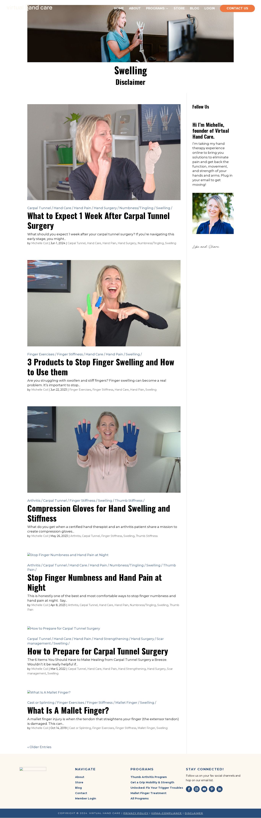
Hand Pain (83, 208)
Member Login (85, 798)
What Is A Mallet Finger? (68, 710)
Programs (155, 8)
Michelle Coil (39, 243)
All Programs (139, 798)
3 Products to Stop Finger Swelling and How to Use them (100, 367)
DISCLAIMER (194, 813)
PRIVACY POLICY (135, 813)
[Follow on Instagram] (197, 789)
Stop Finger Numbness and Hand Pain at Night (94, 582)
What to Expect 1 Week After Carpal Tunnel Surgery (98, 220)
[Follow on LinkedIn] (219, 789)
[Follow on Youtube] (204, 789)
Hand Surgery (106, 208)
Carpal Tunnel (40, 208)
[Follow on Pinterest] (212, 789)
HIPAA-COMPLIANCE (166, 813)
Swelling (164, 208)
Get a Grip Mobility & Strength (152, 782)
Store (179, 8)
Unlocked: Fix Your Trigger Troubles (156, 787)
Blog (194, 8)
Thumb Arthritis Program (148, 777)
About (135, 8)
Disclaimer (130, 82)
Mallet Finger (127, 702)
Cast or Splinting (41, 702)
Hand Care (63, 208)
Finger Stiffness (71, 354)
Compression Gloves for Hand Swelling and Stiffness (98, 513)
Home (119, 8)
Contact (81, 793)
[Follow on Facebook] (189, 789)
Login (209, 8)
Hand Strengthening (112, 639)
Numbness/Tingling (137, 208)
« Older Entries (39, 747)
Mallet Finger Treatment (148, 793)
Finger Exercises (41, 354)
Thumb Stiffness (129, 500)
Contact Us (237, 8)
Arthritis (34, 500)
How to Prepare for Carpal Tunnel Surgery (97, 651)
